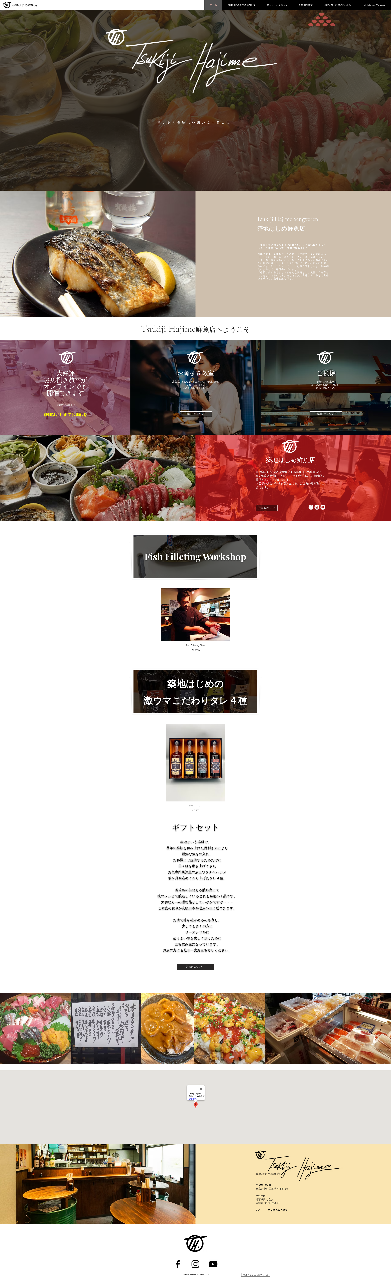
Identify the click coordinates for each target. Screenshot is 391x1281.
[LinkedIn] (195, 1264)
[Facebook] (177, 1264)
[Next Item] (385, 1029)
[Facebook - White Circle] (311, 507)
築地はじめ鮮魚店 (24, 5)
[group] (195, 620)
